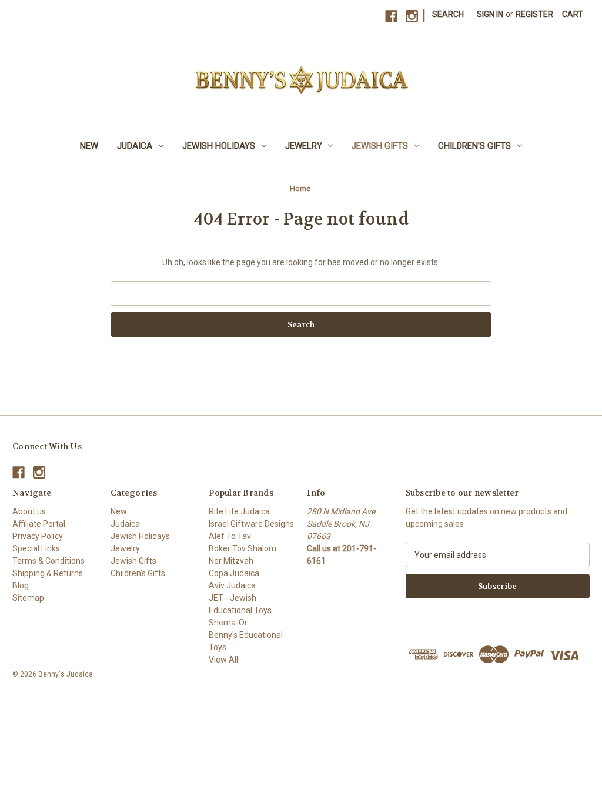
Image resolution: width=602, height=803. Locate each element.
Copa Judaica (234, 573)
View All (223, 659)
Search (448, 14)
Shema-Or (228, 622)
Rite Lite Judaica (239, 511)
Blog (20, 585)
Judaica (134, 145)
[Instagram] (412, 16)
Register (534, 14)
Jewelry (303, 145)
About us (29, 511)
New (89, 145)
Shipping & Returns (47, 573)
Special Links (36, 548)
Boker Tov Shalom (242, 548)
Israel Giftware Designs (251, 523)
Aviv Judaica (232, 585)
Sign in (490, 14)
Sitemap (28, 598)
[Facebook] (391, 16)
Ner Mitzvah (231, 561)
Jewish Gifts (380, 145)
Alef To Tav (230, 536)
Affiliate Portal (38, 523)
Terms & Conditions (48, 561)
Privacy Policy (37, 536)
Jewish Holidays (218, 145)
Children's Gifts (474, 145)
